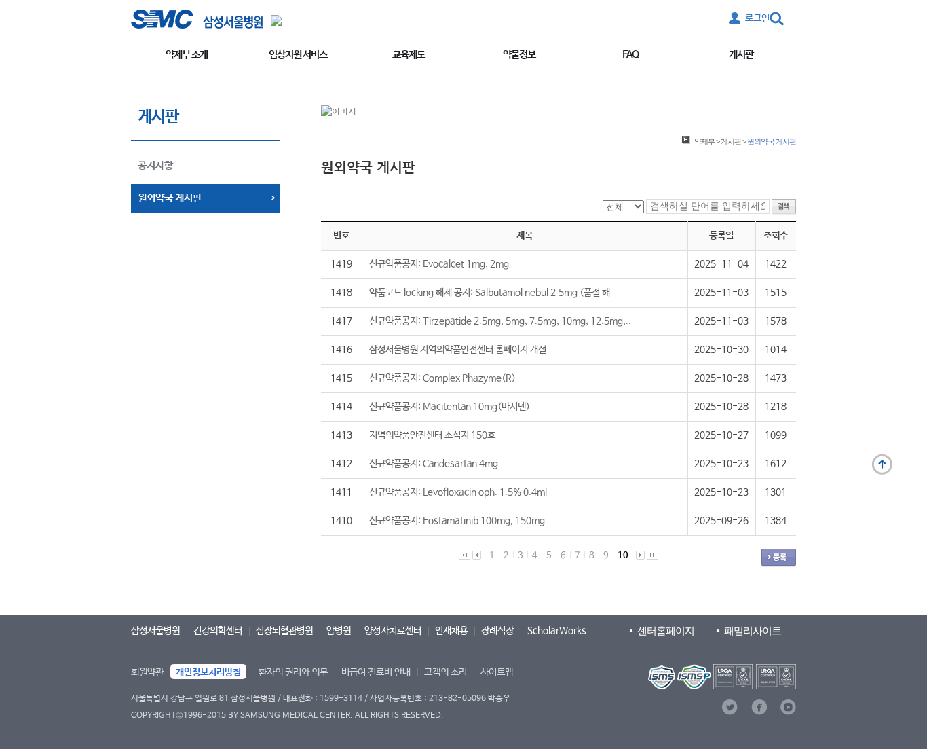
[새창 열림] (197, 19)
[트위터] (730, 707)
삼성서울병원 (155, 630)
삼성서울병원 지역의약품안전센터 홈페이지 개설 (457, 349)
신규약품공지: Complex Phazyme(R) (442, 378)
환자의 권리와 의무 (293, 672)
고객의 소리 (445, 672)
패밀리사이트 (752, 630)
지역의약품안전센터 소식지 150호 (432, 435)
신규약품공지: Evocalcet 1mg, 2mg (439, 264)
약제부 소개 (187, 54)
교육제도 (408, 54)
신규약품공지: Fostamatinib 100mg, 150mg (457, 520)
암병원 (338, 630)
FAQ (630, 54)
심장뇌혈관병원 (284, 630)
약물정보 (519, 54)
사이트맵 (496, 672)
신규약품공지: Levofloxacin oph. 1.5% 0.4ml (458, 492)
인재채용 (451, 630)
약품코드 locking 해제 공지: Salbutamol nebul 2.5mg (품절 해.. (492, 292)
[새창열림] (720, 676)
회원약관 (147, 672)
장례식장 (497, 630)
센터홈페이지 (665, 630)
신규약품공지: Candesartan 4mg (433, 463)
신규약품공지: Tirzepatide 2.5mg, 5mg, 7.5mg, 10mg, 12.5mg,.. (500, 321)
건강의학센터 (217, 630)
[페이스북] (759, 707)
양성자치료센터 (392, 630)
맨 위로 (882, 464)
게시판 (741, 54)
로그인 (757, 18)
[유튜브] (788, 707)
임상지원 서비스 (298, 54)
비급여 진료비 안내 (376, 672)
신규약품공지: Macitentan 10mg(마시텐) (449, 406)
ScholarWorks (556, 630)
